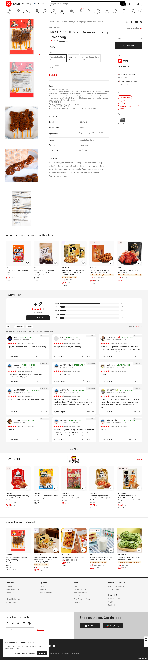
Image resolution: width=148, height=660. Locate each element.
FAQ (75, 586)
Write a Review (63, 41)
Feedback (111, 605)
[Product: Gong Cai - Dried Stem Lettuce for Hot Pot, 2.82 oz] (129, 540)
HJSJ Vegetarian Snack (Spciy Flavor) (17, 271)
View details (125, 85)
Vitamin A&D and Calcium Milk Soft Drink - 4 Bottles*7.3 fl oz (101, 559)
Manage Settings (21, 653)
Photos (29, 326)
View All (139, 459)
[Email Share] (136, 22)
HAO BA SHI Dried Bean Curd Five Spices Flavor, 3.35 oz (46, 497)
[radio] (58, 58)
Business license (54, 653)
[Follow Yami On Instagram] (23, 623)
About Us (9, 586)
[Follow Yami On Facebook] (7, 623)
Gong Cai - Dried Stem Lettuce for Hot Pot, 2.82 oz (129, 559)
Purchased (19, 326)
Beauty (28, 4)
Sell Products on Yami (116, 586)
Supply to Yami (113, 589)
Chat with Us (142, 658)
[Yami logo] (13, 4)
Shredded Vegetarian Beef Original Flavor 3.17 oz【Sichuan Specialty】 (101, 498)
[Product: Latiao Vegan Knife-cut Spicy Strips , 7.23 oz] (129, 253)
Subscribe (40, 630)
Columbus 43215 (128, 66)
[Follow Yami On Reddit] (29, 623)
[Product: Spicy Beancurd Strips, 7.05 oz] (74, 540)
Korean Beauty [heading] (11, 602)
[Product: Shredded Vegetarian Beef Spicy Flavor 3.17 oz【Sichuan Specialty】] (18, 478)
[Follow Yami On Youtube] (18, 623)
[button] (44, 3)
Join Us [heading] (8, 596)
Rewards (43, 589)
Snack (51, 22)
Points (42, 586)
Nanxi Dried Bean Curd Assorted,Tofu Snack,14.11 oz (72, 497)
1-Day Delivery (79, 602)
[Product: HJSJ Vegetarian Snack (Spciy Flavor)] (18, 253)
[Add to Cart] (27, 262)
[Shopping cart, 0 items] (138, 4)
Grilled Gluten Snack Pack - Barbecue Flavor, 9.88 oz (100, 271)
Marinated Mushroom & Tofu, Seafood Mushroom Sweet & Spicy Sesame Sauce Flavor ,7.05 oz (129, 498)
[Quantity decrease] (134, 38)
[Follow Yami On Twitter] (12, 623)
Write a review (38, 318)
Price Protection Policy (82, 599)
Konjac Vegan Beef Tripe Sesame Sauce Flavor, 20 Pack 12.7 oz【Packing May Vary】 (73, 272)
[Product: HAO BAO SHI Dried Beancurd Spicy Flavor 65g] (18, 540)
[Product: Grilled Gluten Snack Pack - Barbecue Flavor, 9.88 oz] (102, 253)
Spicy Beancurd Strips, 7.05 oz (73, 557)
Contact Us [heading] (10, 592)
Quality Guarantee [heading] (12, 589)
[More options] (47, 356)
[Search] (123, 4)
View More (74, 449)
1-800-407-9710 (114, 598)
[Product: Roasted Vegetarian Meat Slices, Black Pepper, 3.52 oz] (46, 253)
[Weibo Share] (127, 22)
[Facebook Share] (131, 22)
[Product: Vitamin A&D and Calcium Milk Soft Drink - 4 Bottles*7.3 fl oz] (102, 540)
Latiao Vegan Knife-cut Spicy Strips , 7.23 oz (128, 271)
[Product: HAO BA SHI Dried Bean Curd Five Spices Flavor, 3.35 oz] (46, 478)
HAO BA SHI (54, 27)
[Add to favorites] (141, 28)
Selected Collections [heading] (13, 599)
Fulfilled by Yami (80, 589)
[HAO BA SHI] (74, 459)
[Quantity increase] (141, 38)
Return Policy (78, 596)
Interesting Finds (125, 97)
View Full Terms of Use (58, 176)
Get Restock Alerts (12, 569)
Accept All (41, 653)
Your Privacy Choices (68, 653)
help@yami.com (114, 602)
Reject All (32, 653)
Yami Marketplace (80, 592)
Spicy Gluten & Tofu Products (92, 22)
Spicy (121, 102)
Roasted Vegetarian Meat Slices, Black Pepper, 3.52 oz (45, 271)
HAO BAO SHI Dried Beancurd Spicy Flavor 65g (16, 559)
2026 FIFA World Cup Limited (126, 107)
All (23, 4)
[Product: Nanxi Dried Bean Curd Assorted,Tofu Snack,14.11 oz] (74, 478)
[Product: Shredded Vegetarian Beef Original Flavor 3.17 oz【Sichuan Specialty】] (102, 478)
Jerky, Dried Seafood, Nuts (67, 22)
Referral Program (46, 592)
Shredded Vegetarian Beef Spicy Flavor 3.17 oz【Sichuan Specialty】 (17, 498)
